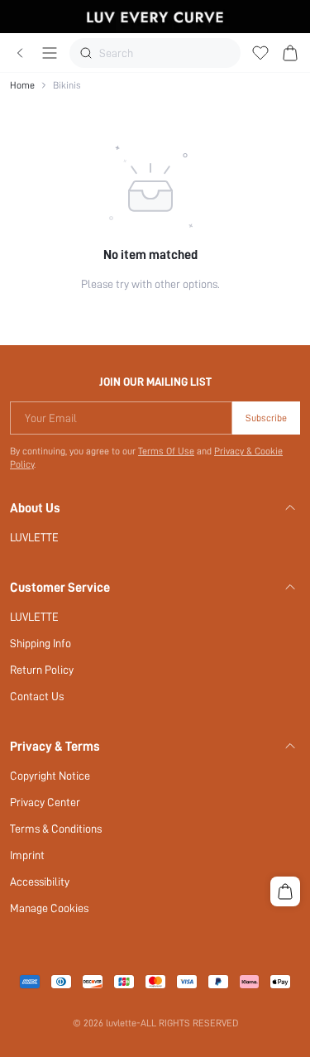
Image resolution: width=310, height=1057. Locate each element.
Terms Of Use (166, 451)
